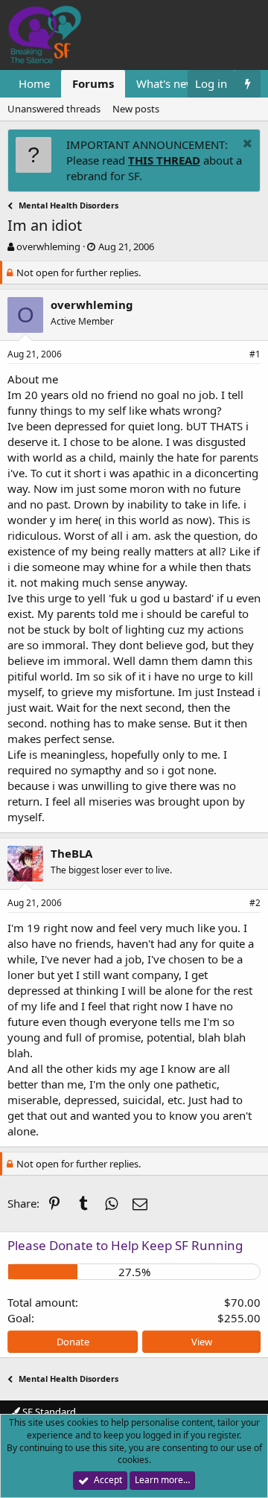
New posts (135, 108)
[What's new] (247, 84)
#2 (255, 902)
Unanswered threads (53, 108)
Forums (93, 83)
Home (34, 83)
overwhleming (48, 246)
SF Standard (48, 1411)
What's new (165, 83)
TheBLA (71, 853)
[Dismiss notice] (245, 145)
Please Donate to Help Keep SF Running (125, 1245)
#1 (255, 354)
